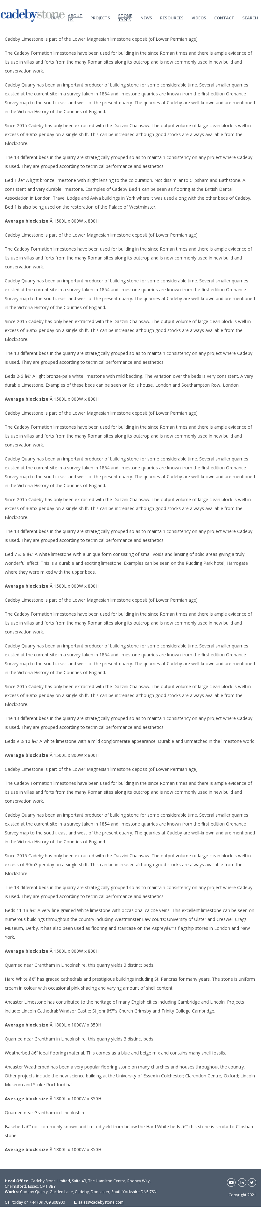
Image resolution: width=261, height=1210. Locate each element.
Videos (199, 17)
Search (250, 17)
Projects (100, 17)
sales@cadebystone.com (100, 1202)
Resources (172, 17)
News (146, 17)
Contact (224, 17)
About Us (75, 17)
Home (53, 17)
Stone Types (125, 17)
